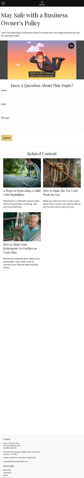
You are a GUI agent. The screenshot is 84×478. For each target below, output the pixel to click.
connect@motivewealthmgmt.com (15, 461)
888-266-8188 (15, 446)
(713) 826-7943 (13, 443)
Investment (7, 473)
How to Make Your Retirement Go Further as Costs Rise (20, 248)
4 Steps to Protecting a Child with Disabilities (22, 193)
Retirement (7, 470)
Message (5, 117)
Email (3, 104)
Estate (5, 475)
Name (4, 90)
